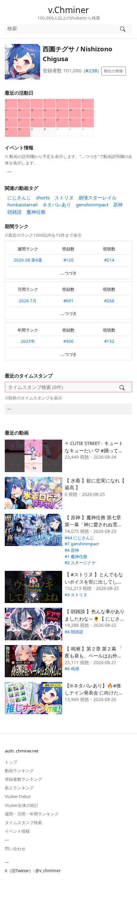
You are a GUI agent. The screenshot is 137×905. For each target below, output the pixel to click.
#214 (109, 260)
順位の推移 (113, 71)
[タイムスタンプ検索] (122, 387)
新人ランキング (19, 788)
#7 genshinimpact (82, 544)
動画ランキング (19, 770)
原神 (118, 204)
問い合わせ (15, 848)
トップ (11, 762)
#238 (91, 70)
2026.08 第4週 (28, 260)
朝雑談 (14, 212)
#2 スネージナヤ (80, 562)
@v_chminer (48, 870)
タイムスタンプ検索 (23, 822)
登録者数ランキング (23, 779)
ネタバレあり (56, 204)
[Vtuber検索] (122, 28)
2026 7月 (28, 301)
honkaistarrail (22, 204)
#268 (109, 301)
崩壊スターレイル (97, 197)
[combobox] (59, 28)
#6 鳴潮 (72, 669)
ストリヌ (64, 197)
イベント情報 (17, 831)
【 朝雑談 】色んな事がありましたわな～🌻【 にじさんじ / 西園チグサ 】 (95, 618)
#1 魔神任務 (76, 556)
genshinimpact (92, 204)
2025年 (28, 341)
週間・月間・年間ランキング (32, 814)
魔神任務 (36, 212)
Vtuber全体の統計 (22, 805)
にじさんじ (19, 197)
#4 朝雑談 (74, 632)
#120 (68, 260)
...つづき (69, 273)
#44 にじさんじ (79, 538)
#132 (109, 341)
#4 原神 (72, 550)
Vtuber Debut (18, 796)
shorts (43, 197)
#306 (68, 341)
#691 (68, 301)
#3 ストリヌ (76, 595)
